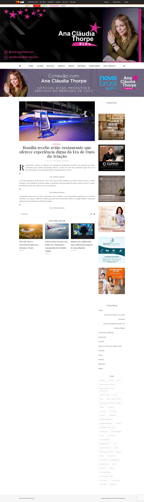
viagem (112, 484)
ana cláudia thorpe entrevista (107, 390)
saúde (112, 468)
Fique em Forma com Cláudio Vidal (109, 346)
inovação (111, 435)
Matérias (82, 66)
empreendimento (106, 419)
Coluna (40, 66)
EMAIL (127, 2)
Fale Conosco (109, 66)
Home (31, 66)
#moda (102, 380)
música (119, 452)
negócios (111, 456)
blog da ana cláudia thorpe (111, 403)
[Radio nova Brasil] (72, 96)
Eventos (61, 66)
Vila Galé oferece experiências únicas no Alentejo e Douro (28, 244)
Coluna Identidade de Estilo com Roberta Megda (114, 326)
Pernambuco (115, 460)
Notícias (50, 66)
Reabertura (104, 464)
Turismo (103, 484)
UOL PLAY (65, 2)
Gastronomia (116, 431)
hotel (102, 435)
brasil (102, 407)
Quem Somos (94, 66)
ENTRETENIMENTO (54, 5)
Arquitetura (105, 395)
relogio (103, 468)
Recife (114, 464)
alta (119, 380)
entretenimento (106, 423)
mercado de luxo (106, 452)
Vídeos (71, 66)
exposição (104, 431)
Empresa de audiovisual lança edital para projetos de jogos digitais (82, 244)
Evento (119, 423)
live (114, 444)
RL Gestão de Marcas (118, 498)
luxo (116, 448)
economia (112, 415)
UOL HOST (42, 2)
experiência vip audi (107, 427)
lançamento (104, 444)
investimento (105, 439)
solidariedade (105, 472)
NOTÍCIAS (36, 5)
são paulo (104, 480)
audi (101, 399)
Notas (100, 355)
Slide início (101, 364)
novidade (103, 460)
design (102, 415)
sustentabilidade (106, 476)
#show (110, 380)
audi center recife (114, 399)
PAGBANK (51, 2)
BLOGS (63, 5)
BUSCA (106, 2)
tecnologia (115, 480)
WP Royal (31, 498)
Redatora (25, 214)
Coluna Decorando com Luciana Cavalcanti (114, 317)
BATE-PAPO (116, 2)
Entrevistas (102, 337)
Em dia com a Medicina (106, 332)
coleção (103, 411)
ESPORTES (44, 5)
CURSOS (58, 2)
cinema (110, 407)
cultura (113, 411)
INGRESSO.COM (33, 2)
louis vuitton (105, 448)
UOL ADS (72, 2)
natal (102, 456)
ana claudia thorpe (107, 384)
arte (115, 395)
